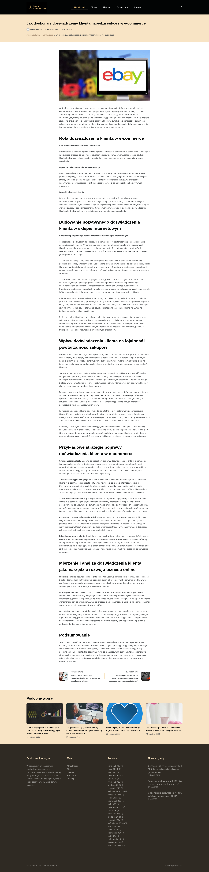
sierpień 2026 (114, 766)
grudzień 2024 (114, 817)
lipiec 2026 (113, 769)
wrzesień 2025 (114, 794)
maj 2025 (112, 804)
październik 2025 (116, 791)
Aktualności (79, 7)
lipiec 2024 (113, 829)
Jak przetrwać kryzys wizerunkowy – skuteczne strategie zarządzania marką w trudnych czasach (84, 730)
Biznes (94, 7)
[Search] (182, 7)
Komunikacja (122, 7)
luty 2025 (112, 810)
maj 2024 (112, 836)
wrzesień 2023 (114, 845)
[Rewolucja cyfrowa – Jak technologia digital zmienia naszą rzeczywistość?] (124, 713)
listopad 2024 (114, 820)
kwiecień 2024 (114, 839)
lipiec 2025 (113, 798)
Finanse (106, 7)
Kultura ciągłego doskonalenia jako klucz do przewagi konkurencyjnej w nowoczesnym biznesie (43, 730)
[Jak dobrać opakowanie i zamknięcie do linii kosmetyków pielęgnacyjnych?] (164, 713)
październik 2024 (116, 823)
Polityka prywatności (174, 865)
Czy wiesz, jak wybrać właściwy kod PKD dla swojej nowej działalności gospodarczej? (165, 769)
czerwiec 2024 (114, 833)
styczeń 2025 (114, 813)
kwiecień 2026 (114, 775)
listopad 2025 (114, 788)
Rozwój (137, 7)
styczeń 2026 (114, 782)
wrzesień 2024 (114, 826)
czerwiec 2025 (114, 801)
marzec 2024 (114, 842)
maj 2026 (112, 772)
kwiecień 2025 (114, 807)
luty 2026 (112, 778)
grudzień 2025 (114, 785)
